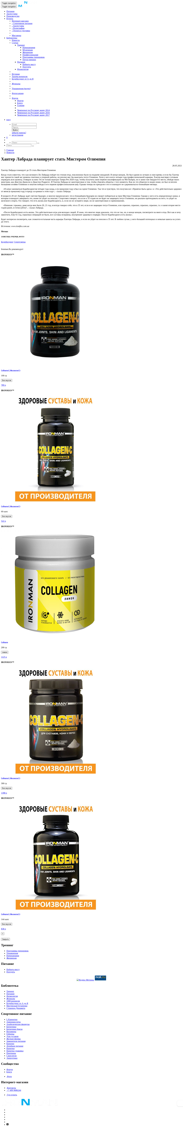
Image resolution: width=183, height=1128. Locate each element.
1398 (4, 793)
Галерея (20, 105)
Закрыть (5, 939)
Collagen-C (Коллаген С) (10, 778)
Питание (10, 11)
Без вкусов (6, 380)
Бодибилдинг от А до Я (22, 79)
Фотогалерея (17, 93)
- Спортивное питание (22, 23)
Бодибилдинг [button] (7, 242)
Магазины (16, 35)
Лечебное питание (14, 1046)
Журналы (16, 84)
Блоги (20, 103)
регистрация (17, 135)
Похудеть (27, 67)
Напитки (10, 1048)
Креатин (10, 1043)
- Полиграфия (18, 28)
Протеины (11, 1053)
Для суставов (12, 1036)
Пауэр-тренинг (29, 59)
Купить (9, 18)
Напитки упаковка (14, 1051)
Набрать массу (29, 64)
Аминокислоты (13, 1022)
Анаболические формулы (18, 1024)
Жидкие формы (13, 1039)
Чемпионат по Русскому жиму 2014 (33, 110)
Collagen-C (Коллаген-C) (10, 370)
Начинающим (29, 47)
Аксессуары (11, 14)
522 (3, 521)
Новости (16, 40)
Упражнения (12, 953)
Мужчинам (28, 50)
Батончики (11, 1027)
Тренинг (21, 45)
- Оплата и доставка (21, 30)
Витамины (11, 1031)
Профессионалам (30, 55)
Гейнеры (10, 1034)
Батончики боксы (14, 1029)
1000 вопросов (13, 1001)
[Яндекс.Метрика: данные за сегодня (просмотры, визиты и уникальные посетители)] (85, 980)
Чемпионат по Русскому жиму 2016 (33, 113)
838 (3, 929)
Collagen (4, 642)
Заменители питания (15, 1041)
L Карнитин (11, 1019)
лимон (4, 652)
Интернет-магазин (20, 21)
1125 (4, 657)
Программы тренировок (34, 57)
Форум (15, 98)
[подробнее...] (54, 365)
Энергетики (11, 1058)
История (16, 74)
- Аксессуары (18, 26)
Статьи (15, 43)
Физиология (22, 69)
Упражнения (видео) (21, 88)
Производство (12, 16)
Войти (15, 130)
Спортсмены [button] (20, 242)
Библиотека (11, 38)
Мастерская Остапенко (16, 1006)
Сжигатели (11, 1056)
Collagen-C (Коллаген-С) (10, 506)
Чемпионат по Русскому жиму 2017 (33, 115)
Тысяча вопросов (19, 76)
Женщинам (28, 52)
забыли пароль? (19, 133)
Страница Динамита (15, 1008)
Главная (10, 150)
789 (3, 385)
